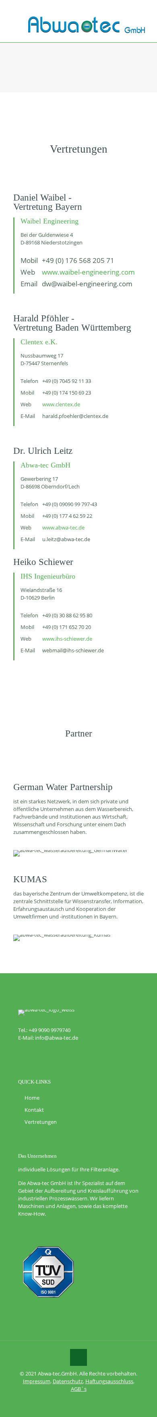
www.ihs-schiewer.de (67, 638)
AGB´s (79, 1388)
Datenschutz (68, 1381)
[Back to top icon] (78, 1357)
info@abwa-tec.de (56, 1037)
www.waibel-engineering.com (88, 272)
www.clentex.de (61, 404)
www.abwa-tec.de (63, 527)
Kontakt (34, 1109)
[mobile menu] (146, 16)
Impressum (36, 1381)
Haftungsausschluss (109, 1381)
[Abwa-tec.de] (86, 24)
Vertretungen (41, 1121)
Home (32, 1097)
